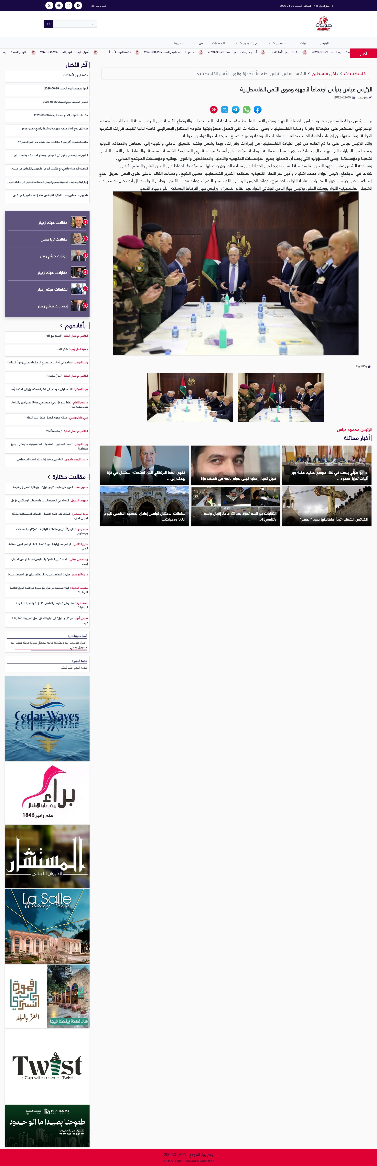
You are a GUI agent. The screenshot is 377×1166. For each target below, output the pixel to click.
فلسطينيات (278, 42)
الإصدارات (218, 42)
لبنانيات (304, 42)
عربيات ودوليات (248, 42)
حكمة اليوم (80, 660)
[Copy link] (214, 109)
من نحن (198, 42)
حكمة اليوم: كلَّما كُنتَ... (339, 52)
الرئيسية (324, 42)
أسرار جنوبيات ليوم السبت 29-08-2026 (287, 52)
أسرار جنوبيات (79, 635)
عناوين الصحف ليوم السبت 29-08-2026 (224, 52)
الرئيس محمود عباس (354, 429)
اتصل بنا (179, 42)
